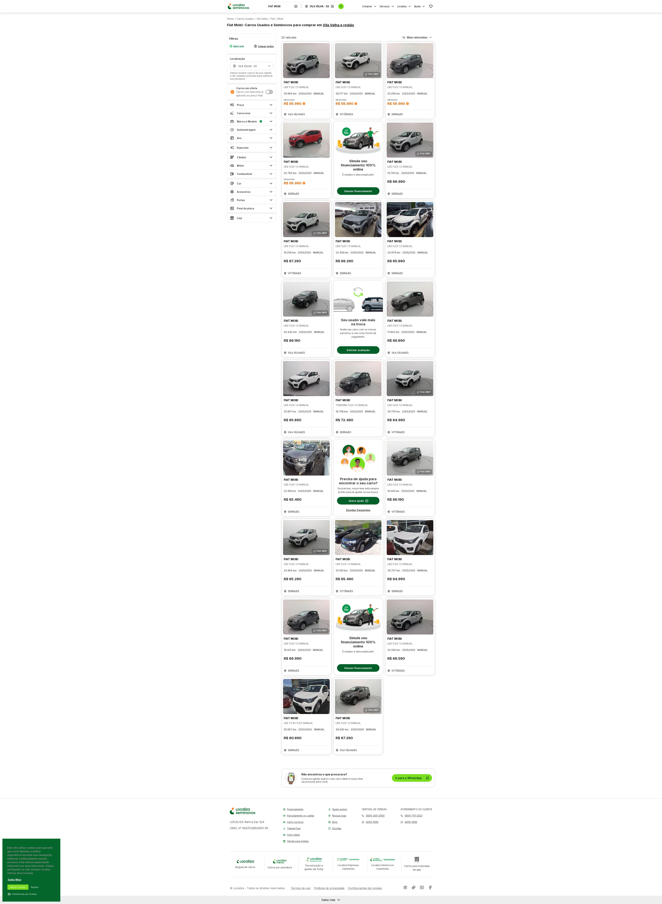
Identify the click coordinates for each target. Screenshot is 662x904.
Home (230, 18)
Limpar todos (266, 46)
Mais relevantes (417, 37)
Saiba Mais (14, 879)
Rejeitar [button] (34, 887)
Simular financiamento (358, 191)
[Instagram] (405, 888)
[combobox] (280, 6)
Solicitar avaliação (358, 350)
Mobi (280, 18)
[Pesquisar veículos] (341, 6)
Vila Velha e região (338, 25)
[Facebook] (430, 888)
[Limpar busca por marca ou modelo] (296, 6)
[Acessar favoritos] (431, 6)
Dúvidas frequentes (358, 510)
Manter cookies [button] (18, 887)
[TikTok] (414, 888)
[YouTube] (422, 888)
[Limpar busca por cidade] (332, 6)
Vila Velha (262, 18)
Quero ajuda (356, 500)
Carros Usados (245, 18)
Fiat (273, 18)
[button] (370, 822)
